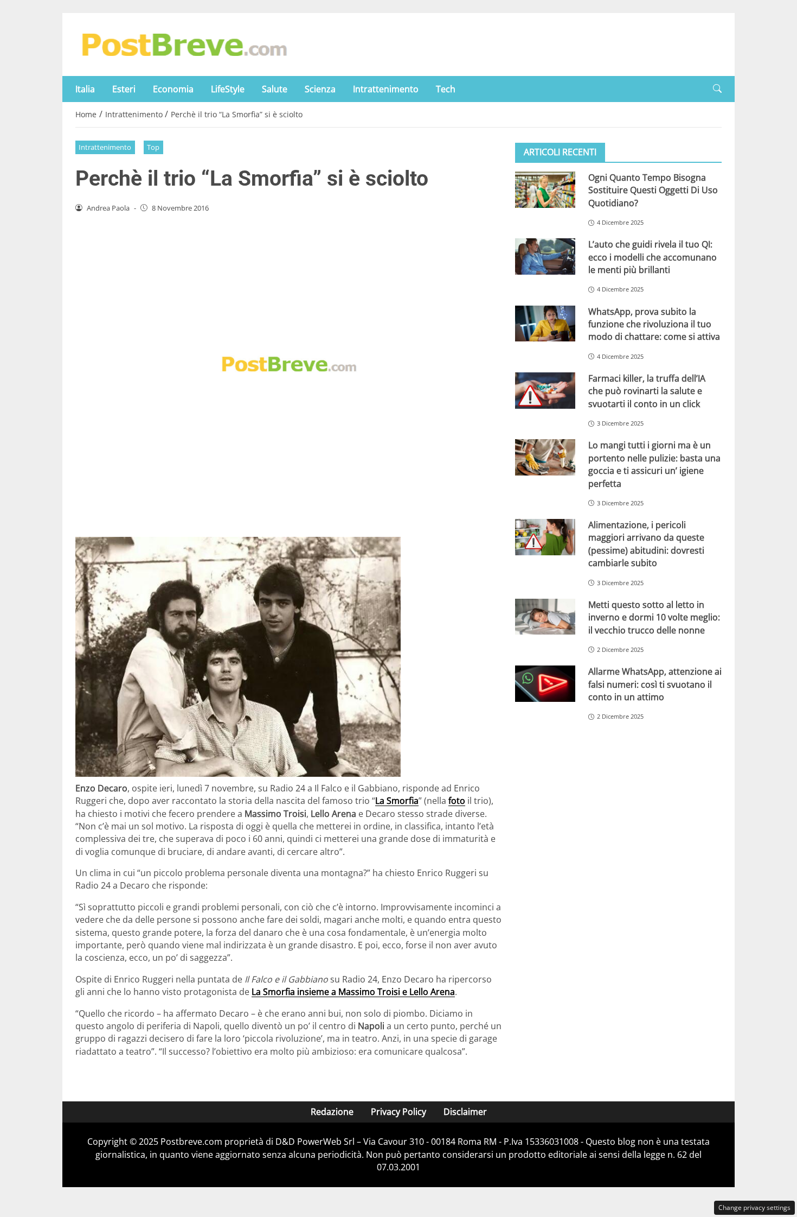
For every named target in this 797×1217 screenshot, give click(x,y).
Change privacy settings (754, 1207)
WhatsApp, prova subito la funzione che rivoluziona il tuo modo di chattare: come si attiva (654, 324)
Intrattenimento (386, 89)
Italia (85, 89)
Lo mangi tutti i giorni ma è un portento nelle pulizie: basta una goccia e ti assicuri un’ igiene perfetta (654, 464)
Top (153, 147)
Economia (173, 89)
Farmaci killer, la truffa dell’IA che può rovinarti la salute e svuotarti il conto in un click (646, 391)
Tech (445, 89)
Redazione (332, 1112)
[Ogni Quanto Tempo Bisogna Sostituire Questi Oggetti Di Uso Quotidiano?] (545, 190)
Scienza (320, 89)
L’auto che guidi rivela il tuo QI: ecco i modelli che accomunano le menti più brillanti (652, 257)
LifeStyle (228, 89)
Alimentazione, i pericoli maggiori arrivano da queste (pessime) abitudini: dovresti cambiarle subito (646, 544)
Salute (274, 89)
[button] (717, 89)
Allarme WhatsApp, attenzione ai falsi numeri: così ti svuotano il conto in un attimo (655, 684)
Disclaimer (465, 1112)
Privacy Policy (398, 1112)
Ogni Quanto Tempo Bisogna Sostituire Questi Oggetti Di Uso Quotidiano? (653, 190)
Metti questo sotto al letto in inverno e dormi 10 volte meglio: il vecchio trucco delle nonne (654, 617)
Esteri (124, 89)
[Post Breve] (183, 43)
